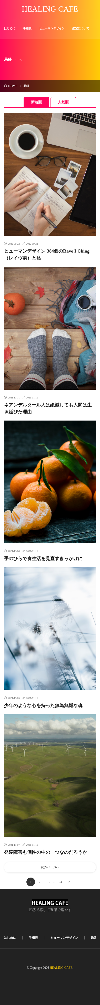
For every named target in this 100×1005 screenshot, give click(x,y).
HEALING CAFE (50, 9)
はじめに (9, 28)
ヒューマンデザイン (52, 28)
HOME (12, 86)
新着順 (36, 102)
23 (60, 881)
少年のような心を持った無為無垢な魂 (43, 705)
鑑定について (80, 28)
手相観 (27, 28)
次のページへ (50, 867)
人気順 (63, 102)
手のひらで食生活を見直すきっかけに (43, 558)
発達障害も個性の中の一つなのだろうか (45, 852)
